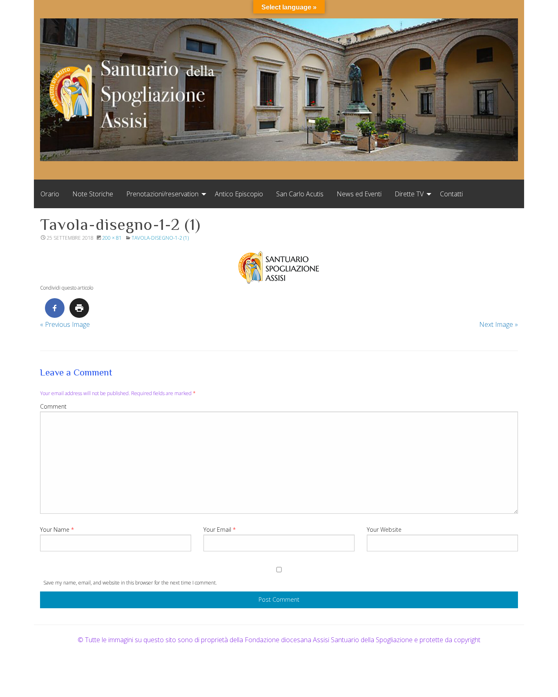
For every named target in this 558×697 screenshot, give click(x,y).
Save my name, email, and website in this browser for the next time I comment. (130, 582)
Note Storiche (92, 193)
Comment (53, 406)
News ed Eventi (359, 193)
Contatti (451, 193)
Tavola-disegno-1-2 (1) (160, 237)
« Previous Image (65, 324)
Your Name (57, 529)
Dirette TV (409, 193)
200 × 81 (112, 237)
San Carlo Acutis (300, 193)
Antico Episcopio (239, 193)
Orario (49, 193)
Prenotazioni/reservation (162, 193)
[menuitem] (50, 194)
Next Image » (498, 324)
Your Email (219, 529)
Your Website (384, 529)
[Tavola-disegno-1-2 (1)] (279, 267)
